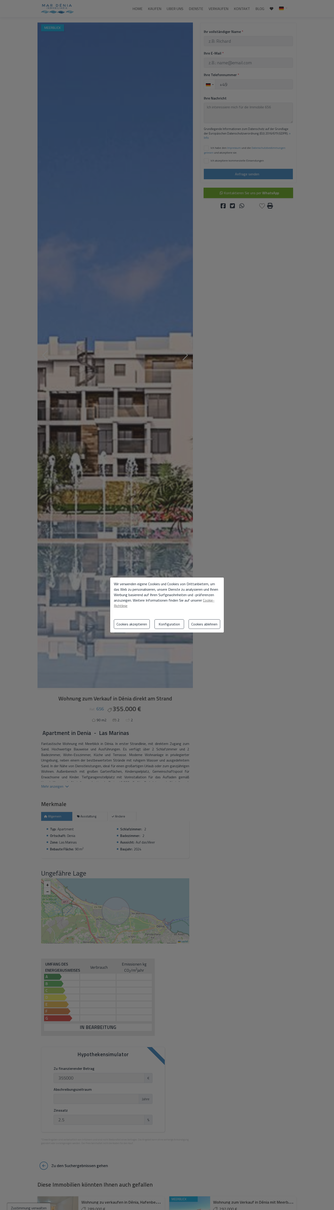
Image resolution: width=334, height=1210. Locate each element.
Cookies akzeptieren (132, 624)
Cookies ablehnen (204, 624)
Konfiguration (169, 624)
